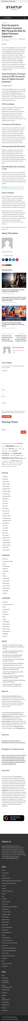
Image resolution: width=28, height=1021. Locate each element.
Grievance (9, 758)
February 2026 (6, 484)
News (4, 573)
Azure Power (14, 443)
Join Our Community (7, 940)
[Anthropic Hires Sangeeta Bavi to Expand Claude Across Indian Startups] (14, 280)
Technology (5, 590)
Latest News (4, 22)
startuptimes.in (13, 1017)
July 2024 (5, 525)
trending (5, 593)
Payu (7, 265)
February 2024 (6, 537)
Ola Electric (6, 461)
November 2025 (7, 491)
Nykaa (24, 458)
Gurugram (6, 453)
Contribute (4, 966)
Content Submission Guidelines (9, 906)
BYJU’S (21, 446)
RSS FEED (4, 958)
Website (4, 403)
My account (5, 945)
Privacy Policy (5, 873)
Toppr (14, 462)
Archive (4, 886)
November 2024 (7, 518)
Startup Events (6, 581)
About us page (21, 854)
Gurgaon (15, 451)
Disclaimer (22, 760)
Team (15, 762)
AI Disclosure (14, 760)
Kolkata (18, 455)
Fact (20, 757)
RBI (10, 265)
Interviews (5, 568)
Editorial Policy (5, 919)
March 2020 (6, 547)
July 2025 (5, 501)
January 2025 (6, 513)
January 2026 (6, 486)
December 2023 (6, 542)
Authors (4, 888)
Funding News (6, 566)
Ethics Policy (14, 757)
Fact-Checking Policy (7, 927)
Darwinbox (20, 448)
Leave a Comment (5, 40)
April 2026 (5, 479)
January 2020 (6, 550)
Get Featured (5, 930)
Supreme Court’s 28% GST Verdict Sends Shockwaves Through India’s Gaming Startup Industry (13, 646)
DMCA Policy (5, 917)
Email (4, 396)
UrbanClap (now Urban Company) (12, 464)
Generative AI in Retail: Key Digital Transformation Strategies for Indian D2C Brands (13, 324)
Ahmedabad (4, 443)
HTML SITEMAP (6, 937)
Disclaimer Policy (6, 914)
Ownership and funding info (9, 948)
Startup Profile (6, 585)
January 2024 (6, 540)
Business (17, 446)
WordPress (9, 1019)
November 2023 (7, 545)
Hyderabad (17, 453)
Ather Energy (9, 443)
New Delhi (14, 458)
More (3, 997)
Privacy (4, 757)
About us (4, 875)
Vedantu (19, 464)
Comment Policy (6, 901)
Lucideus (22, 455)
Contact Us (17, 726)
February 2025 (6, 510)
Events (4, 563)
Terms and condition (7, 963)
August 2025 (6, 498)
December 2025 (6, 488)
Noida (21, 458)
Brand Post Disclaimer (7, 891)
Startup (11, 462)
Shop (3, 961)
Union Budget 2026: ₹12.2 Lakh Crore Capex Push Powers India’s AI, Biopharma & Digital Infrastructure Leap (14, 299)
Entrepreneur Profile (8, 561)
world (9, 466)
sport (8, 462)
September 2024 (7, 520)
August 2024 (6, 523)
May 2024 (5, 530)
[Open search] (24, 17)
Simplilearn (4, 462)
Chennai (11, 449)
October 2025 (6, 493)
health (11, 453)
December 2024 (6, 515)
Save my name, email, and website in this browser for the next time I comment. (13, 412)
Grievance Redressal (7, 932)
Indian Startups (5, 455)
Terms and (4, 762)
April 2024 (5, 532)
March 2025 (6, 508)
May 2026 (5, 476)
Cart (3, 896)
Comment (5, 370)
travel (17, 462)
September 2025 (7, 496)
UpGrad (3, 464)
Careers (4, 893)
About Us (4, 755)
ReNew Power (19, 461)
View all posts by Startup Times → (18, 351)
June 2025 (5, 503)
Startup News (6, 583)
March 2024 (6, 535)
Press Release (6, 578)
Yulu (11, 466)
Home (3, 870)
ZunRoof (14, 466)
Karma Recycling (12, 455)
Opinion (5, 576)
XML (18, 762)
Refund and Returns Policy (8, 955)
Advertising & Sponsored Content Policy (12, 880)
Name (4, 389)
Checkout (4, 898)
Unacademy (21, 462)
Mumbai (5, 458)
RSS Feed (13, 764)
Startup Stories (6, 588)
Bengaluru (10, 446)
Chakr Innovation (5, 448)
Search (3, 429)
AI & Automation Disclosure (9, 883)
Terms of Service (13, 804)
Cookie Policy (5, 909)
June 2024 (5, 528)
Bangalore (20, 443)
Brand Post (5, 559)
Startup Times (22, 39)
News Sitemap (5, 764)
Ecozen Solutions (5, 451)
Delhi (23, 448)
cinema (16, 448)
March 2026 (6, 481)
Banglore (3, 446)
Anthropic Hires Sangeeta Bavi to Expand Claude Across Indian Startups (13, 290)
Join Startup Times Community (9, 942)
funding (10, 451)
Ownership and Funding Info (9, 950)
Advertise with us (6, 878)
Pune (13, 461)
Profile (3, 985)
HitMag (16, 1019)
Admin (6, 229)
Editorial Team (5, 922)
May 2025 (5, 506)
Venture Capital (5, 466)
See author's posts (8, 255)
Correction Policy (20, 755)
